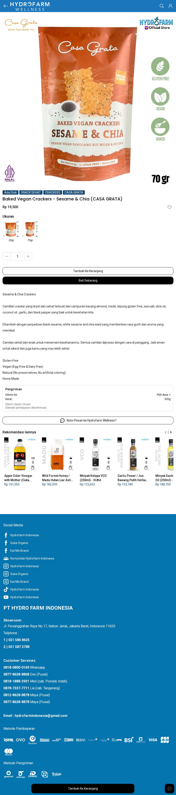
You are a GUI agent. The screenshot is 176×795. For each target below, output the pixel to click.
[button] (170, 6)
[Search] (162, 6)
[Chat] (169, 788)
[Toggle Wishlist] (169, 207)
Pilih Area (162, 394)
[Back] (5, 6)
